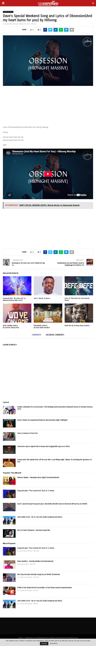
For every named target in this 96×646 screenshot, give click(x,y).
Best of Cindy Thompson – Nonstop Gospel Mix (33, 530)
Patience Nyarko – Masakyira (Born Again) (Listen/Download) (38, 477)
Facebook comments (55, 335)
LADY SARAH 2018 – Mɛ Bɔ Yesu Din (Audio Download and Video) (39, 517)
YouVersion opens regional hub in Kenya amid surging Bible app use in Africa (43, 446)
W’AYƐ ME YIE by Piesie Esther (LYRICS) (77, 326)
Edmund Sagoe (24, 564)
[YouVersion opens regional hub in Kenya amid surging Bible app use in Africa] (9, 449)
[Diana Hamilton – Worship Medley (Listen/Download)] (9, 564)
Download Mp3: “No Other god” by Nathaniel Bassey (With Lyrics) (14, 299)
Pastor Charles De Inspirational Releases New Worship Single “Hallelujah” (42, 420)
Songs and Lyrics (8, 12)
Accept (44, 643)
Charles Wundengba (25, 577)
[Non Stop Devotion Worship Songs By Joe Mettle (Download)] (9, 577)
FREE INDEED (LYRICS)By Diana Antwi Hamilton (42, 327)
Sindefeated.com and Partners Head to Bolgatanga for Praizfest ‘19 (70, 264)
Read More (53, 643)
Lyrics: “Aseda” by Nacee (42, 298)
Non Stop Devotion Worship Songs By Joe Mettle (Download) (38, 574)
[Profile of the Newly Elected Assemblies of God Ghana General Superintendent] (9, 591)
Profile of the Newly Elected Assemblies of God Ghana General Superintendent (44, 588)
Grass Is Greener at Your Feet (27, 433)
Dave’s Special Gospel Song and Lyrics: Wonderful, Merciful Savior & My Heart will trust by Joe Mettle (52, 504)
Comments (36, 335)
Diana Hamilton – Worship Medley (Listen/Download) (35, 561)
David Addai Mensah (11, 24)
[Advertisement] (48, 107)
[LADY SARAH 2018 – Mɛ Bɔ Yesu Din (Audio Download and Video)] (9, 520)
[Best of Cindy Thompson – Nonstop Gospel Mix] (9, 533)
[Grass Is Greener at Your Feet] (9, 436)
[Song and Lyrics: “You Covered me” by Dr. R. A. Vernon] (9, 494)
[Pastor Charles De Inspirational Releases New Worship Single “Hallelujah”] (9, 423)
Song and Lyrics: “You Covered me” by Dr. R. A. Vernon (35, 491)
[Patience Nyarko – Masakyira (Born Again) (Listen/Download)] (9, 480)
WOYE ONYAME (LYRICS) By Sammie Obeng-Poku (11, 327)
